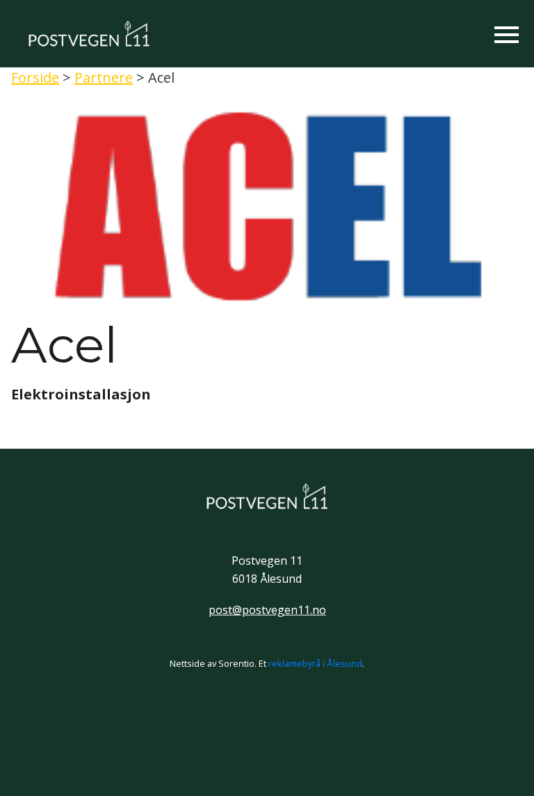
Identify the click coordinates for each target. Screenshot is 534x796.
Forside (35, 77)
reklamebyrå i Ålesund (315, 663)
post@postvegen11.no (267, 609)
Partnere (103, 77)
